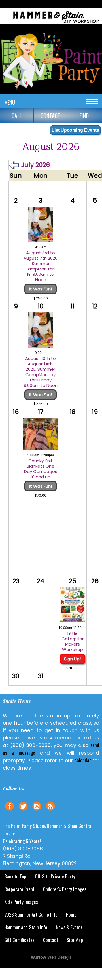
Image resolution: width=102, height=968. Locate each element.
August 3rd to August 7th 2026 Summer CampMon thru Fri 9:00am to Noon (41, 266)
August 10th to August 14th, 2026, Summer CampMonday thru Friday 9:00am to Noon (41, 371)
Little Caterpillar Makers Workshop (72, 641)
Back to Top (15, 876)
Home (71, 914)
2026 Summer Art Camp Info (31, 914)
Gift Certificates (19, 939)
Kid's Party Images (21, 901)
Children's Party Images (64, 889)
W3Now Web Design (51, 957)
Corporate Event (19, 889)
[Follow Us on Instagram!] (37, 811)
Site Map (75, 939)
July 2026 (34, 164)
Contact (50, 939)
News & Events (69, 927)
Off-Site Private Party (55, 876)
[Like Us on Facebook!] (9, 811)
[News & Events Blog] (50, 811)
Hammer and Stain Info (25, 927)
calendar (83, 760)
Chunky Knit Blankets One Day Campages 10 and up (40, 469)
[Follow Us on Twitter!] (23, 811)
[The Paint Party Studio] (51, 24)
